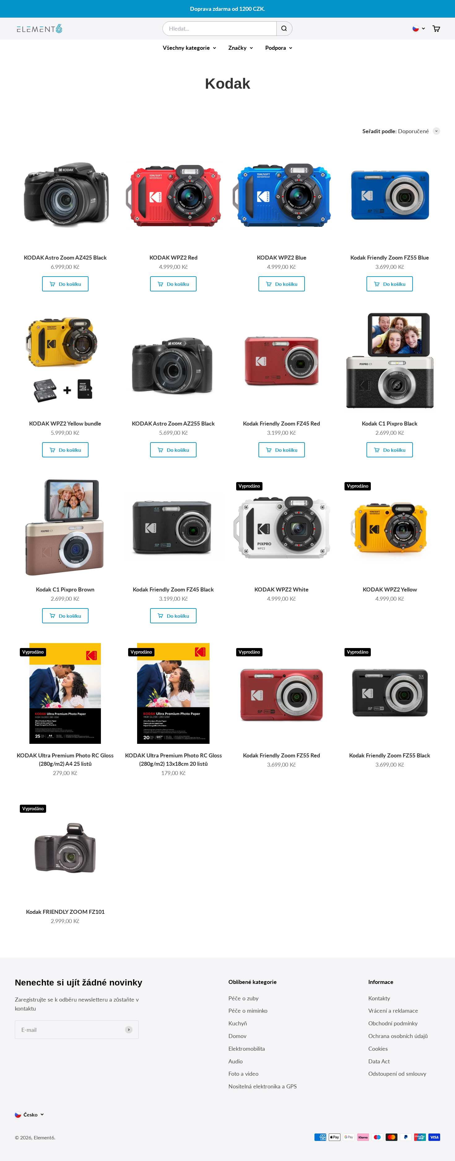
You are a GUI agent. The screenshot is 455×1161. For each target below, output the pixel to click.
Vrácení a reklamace (393, 1010)
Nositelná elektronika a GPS (262, 1086)
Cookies (378, 1048)
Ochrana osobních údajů (398, 1035)
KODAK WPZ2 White (281, 589)
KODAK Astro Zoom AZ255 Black (173, 423)
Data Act (379, 1061)
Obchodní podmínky (393, 1023)
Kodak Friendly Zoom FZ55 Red (281, 755)
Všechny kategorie (186, 47)
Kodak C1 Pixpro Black (390, 423)
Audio (235, 1061)
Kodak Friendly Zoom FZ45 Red (281, 423)
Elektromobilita (246, 1048)
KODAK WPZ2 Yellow (390, 589)
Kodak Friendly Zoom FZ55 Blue (389, 257)
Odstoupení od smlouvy (397, 1073)
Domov (237, 1035)
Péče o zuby (243, 998)
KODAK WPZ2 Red (173, 257)
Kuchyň (237, 1023)
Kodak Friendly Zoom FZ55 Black (389, 755)
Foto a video (243, 1073)
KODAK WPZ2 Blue (281, 257)
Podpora (275, 47)
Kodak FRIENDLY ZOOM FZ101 (65, 911)
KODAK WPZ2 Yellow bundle (65, 423)
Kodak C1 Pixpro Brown (65, 589)
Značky (237, 47)
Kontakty (379, 998)
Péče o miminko (247, 1010)
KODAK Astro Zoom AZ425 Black (65, 257)
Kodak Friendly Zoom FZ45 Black (173, 589)
